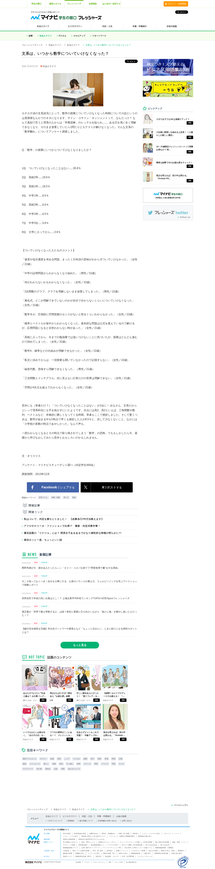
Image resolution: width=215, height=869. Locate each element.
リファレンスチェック (145, 856)
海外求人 (136, 833)
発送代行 (99, 856)
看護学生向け (93, 833)
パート (177, 833)
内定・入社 (87, 816)
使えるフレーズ (74, 769)
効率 (78, 764)
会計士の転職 (153, 851)
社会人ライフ (46, 36)
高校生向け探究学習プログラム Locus (91, 839)
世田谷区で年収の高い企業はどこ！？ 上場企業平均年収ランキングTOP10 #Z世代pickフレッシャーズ (76, 598)
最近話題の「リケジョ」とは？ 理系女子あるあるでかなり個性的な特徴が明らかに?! (73, 533)
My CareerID (164, 845)
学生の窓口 (36, 4)
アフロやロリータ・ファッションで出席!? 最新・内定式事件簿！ (62, 526)
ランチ (121, 764)
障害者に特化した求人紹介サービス (93, 836)
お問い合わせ (127, 821)
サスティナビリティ (99, 862)
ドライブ (104, 764)
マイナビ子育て (113, 845)
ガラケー (43, 759)
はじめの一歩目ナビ (111, 4)
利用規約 (71, 821)
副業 (85, 759)
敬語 (24, 764)
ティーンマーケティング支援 (130, 842)
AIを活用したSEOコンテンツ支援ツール (138, 848)
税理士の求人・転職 (168, 851)
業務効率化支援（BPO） (83, 856)
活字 (92, 759)
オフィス (87, 764)
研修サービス (67, 856)
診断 (31, 36)
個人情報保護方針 (131, 862)
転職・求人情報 (124, 833)
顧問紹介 (181, 851)
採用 (110, 862)
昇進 (106, 759)
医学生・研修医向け (108, 833)
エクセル (76, 759)
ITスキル (62, 36)
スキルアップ (79, 36)
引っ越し (70, 764)
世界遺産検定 (83, 845)
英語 (99, 759)
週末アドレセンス (29, 759)
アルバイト (167, 833)
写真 (113, 764)
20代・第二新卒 (98, 851)
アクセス (87, 862)
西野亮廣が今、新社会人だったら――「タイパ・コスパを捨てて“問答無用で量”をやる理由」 (71, 568)
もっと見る (80, 645)
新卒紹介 (110, 851)
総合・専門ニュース (88, 842)
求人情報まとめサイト (70, 842)
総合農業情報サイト (97, 845)
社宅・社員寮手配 (128, 856)
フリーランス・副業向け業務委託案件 (122, 836)
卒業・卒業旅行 (104, 816)
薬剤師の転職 (67, 853)
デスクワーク (28, 769)
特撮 (54, 764)
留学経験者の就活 (80, 833)
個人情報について (86, 821)
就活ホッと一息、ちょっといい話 (43, 539)
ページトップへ (181, 805)
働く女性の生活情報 (162, 842)
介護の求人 (147, 853)
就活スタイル (55, 4)
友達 (55, 769)
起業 (52, 759)
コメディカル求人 (94, 853)
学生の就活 (67, 833)
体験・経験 (56, 497)
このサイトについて (54, 821)
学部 (62, 769)
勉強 (74, 497)
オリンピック (35, 764)
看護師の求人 (79, 853)
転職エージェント (122, 851)
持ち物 (39, 769)
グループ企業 (119, 862)
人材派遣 (66, 851)
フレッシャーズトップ (32, 45)
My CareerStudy (151, 845)
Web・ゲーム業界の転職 (80, 851)
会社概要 (78, 862)
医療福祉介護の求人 (145, 836)
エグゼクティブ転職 (138, 851)
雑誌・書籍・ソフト (179, 842)
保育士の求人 (123, 853)
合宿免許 (93, 4)
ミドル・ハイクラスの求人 (151, 833)
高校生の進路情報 (69, 839)
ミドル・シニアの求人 (70, 836)
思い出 (66, 497)
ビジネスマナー (70, 816)
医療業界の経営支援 (161, 853)
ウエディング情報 (69, 845)
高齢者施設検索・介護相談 (164, 848)
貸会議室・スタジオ (112, 856)
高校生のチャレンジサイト (107, 842)
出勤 (120, 759)
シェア (67, 759)
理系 (96, 764)
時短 (61, 764)
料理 (113, 759)
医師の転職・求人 (109, 853)
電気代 (47, 769)
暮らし (46, 764)
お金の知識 (121, 816)
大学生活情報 (147, 842)
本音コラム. (43, 497)
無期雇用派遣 (135, 853)
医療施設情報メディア (70, 848)
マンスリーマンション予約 (112, 848)
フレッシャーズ (74, 4)
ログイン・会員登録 (177, 4)
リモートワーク (99, 36)
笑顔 (59, 759)
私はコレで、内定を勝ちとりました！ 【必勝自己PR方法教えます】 (64, 519)
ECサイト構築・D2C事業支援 (132, 845)
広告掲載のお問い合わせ (107, 821)
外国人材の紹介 (176, 853)
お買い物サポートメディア (90, 848)
